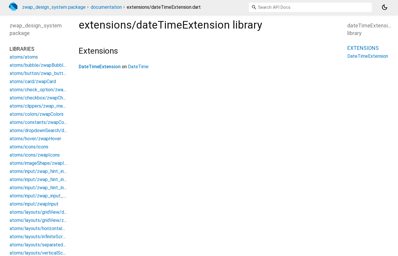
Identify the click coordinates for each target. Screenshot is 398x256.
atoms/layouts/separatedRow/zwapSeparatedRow (62, 245)
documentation (106, 7)
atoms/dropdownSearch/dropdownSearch (53, 130)
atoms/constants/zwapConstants (45, 122)
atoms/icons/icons (29, 147)
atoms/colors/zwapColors (37, 114)
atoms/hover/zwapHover (35, 138)
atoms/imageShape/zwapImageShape (49, 163)
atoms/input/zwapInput (34, 204)
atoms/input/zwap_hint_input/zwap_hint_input (58, 171)
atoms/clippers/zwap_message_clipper (51, 106)
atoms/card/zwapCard (33, 81)
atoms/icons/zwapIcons (35, 155)
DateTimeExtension (100, 66)
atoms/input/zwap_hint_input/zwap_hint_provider (61, 187)
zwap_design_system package (54, 7)
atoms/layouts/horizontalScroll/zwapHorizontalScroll (65, 228)
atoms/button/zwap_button (39, 73)
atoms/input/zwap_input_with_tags (47, 196)
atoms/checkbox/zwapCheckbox (44, 98)
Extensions (363, 48)
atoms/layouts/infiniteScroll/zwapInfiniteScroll (58, 236)
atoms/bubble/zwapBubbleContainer (47, 65)
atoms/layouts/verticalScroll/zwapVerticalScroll (60, 253)
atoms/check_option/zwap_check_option (53, 89)
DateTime (138, 66)
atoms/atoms (24, 57)
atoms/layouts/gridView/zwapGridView (50, 220)
